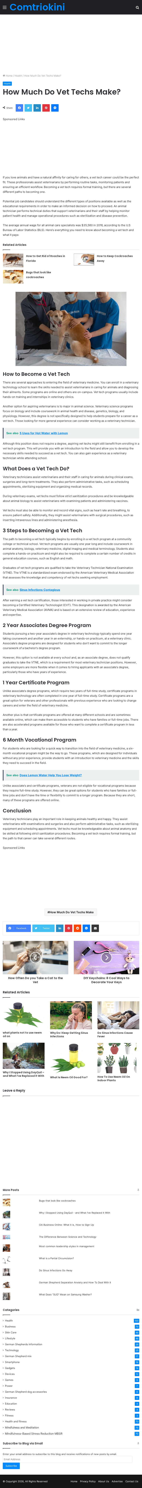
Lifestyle (10, 1338)
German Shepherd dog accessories (26, 1391)
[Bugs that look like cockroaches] (13, 276)
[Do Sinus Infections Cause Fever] (118, 1015)
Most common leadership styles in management (66, 1246)
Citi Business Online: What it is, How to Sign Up (66, 1224)
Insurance (11, 1397)
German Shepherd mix (18, 1356)
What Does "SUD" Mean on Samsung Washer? (65, 1294)
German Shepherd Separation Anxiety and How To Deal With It (75, 1282)
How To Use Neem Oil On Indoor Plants (113, 1078)
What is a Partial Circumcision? (56, 1258)
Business (10, 1326)
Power (9, 1385)
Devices (10, 1373)
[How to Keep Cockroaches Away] (84, 260)
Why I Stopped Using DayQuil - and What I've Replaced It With (74, 1212)
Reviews (10, 1409)
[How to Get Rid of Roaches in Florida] (13, 260)
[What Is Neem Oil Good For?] (71, 1058)
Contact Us (131, 1481)
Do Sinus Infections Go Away (55, 1270)
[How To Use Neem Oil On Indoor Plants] (118, 1058)
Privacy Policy (88, 1481)
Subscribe (11, 1465)
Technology (12, 1350)
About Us (103, 1481)
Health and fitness (16, 1421)
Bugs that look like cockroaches (57, 1200)
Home (9, 75)
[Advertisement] (71, 44)
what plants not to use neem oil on (22, 1034)
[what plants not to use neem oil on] (24, 1015)
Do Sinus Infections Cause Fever (115, 1034)
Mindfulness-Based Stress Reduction (33, 1433)
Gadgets (10, 1368)
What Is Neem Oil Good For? (69, 1077)
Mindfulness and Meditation (22, 1427)
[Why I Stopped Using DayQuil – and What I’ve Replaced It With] (24, 1056)
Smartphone (12, 1362)
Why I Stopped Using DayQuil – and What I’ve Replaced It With (23, 1074)
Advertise (117, 1481)
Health (18, 75)
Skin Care (10, 1332)
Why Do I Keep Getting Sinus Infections (69, 1034)
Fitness (9, 1415)
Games (9, 1379)
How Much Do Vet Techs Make (71, 912)
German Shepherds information (23, 1344)
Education (11, 1403)
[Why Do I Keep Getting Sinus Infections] (71, 1015)
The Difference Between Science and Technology (67, 1236)
